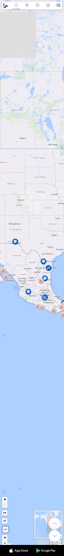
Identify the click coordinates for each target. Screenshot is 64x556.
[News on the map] (6, 5)
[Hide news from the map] (4, 521)
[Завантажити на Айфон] (19, 551)
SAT (6, 529)
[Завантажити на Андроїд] (46, 551)
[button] (44, 297)
